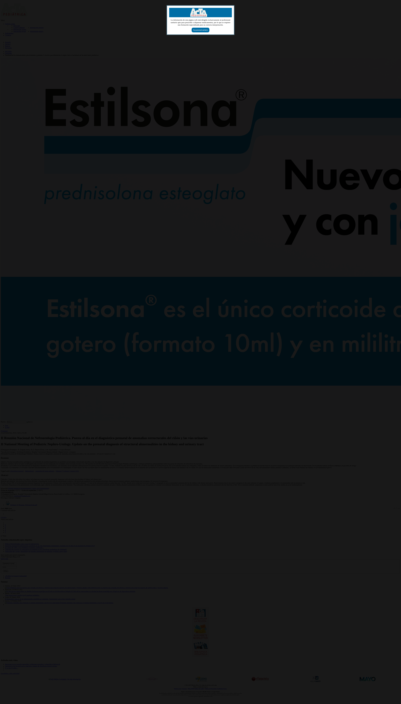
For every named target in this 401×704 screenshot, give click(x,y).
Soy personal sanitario (200, 30)
